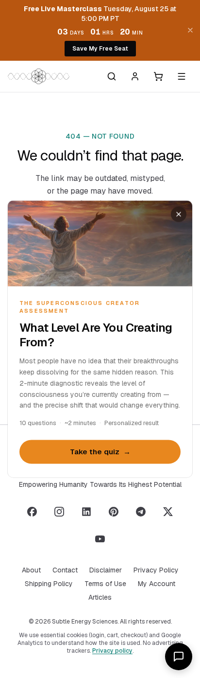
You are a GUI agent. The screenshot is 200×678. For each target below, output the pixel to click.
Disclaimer (105, 570)
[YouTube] (100, 539)
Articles (100, 597)
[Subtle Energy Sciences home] (38, 76)
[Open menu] (181, 76)
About (31, 570)
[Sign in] (135, 76)
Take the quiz (100, 451)
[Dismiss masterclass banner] (190, 30)
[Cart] (158, 76)
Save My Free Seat (100, 49)
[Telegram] (140, 511)
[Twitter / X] (168, 511)
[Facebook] (32, 511)
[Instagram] (59, 511)
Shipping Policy (49, 583)
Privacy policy (112, 651)
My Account (156, 583)
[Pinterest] (113, 511)
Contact (65, 570)
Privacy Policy (156, 570)
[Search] (111, 76)
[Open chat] (178, 656)
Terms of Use (105, 583)
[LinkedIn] (86, 511)
